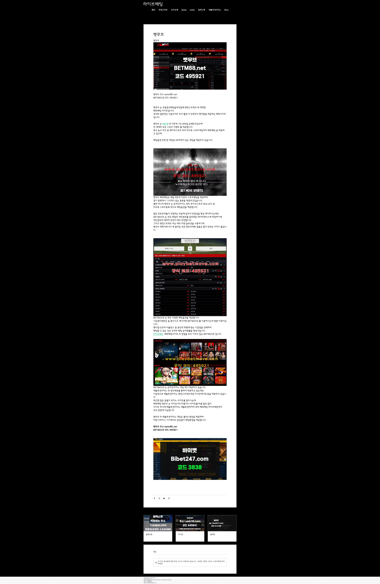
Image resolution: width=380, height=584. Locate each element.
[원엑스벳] (158, 523)
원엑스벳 (149, 534)
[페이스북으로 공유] (154, 498)
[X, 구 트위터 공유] (159, 498)
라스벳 (180, 534)
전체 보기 (234, 511)
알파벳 (212, 534)
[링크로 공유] (169, 498)
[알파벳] (222, 523)
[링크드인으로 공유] (164, 498)
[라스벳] (190, 523)
